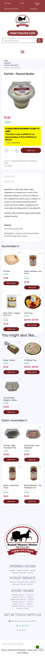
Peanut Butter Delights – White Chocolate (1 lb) (10, 399)
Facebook (22, 630)
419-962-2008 (23, 625)
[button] (22, 51)
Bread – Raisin (9, 360)
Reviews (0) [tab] (9, 181)
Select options (11, 283)
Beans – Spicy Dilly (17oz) (11, 486)
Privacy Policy (33, 650)
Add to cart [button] (32, 287)
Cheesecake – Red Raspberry (31, 447)
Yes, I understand (13, 143)
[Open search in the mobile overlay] (22, 40)
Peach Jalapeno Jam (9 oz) (32, 272)
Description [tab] (9, 176)
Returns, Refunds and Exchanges (14, 650)
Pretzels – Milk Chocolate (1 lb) (9, 447)
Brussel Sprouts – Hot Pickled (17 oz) (32, 486)
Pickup (9, 166)
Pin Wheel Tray (30, 360)
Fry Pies (6, 271)
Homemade (7, 63)
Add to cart (31, 150)
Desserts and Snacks (11, 65)
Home (6, 61)
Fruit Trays (28, 313)
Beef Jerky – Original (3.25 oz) (11, 314)
